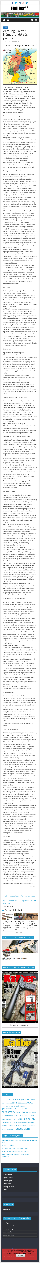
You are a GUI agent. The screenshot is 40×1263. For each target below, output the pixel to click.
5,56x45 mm (9, 1100)
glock (18, 1109)
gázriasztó (26, 1112)
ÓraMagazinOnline (8, 1187)
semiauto (31, 1123)
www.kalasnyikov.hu (9, 1226)
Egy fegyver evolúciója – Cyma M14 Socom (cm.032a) (19, 901)
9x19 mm (9, 1103)
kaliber (33, 1115)
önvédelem (22, 1129)
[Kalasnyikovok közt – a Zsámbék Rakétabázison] (20, 914)
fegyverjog (6, 1106)
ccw (29, 1102)
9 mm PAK (29, 1099)
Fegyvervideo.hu (8, 1177)
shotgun (12, 1125)
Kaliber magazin (6, 1119)
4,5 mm (3, 1100)
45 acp (18, 1103)
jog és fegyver (24, 1115)
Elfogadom (20, 1255)
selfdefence (23, 1123)
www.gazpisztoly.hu (9, 1229)
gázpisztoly (8, 1111)
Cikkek (5, 27)
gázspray (33, 1112)
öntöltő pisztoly (11, 1129)
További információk (27, 1253)
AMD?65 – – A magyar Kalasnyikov (32, 923)
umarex (26, 1125)
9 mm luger (19, 1099)
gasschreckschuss (9, 1108)
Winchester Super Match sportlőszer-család (15, 1148)
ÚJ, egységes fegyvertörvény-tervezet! (19, 896)
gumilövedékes (24, 1109)
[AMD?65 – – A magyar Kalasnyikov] (32, 914)
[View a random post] (36, 20)
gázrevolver (17, 1112)
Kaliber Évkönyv (7, 1209)
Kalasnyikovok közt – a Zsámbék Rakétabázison (20, 925)
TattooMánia (7, 1184)
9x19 (6, 1103)
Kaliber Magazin (7, 1180)
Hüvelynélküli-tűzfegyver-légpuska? (7, 924)
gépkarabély (5, 1115)
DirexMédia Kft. (7, 1174)
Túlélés (5, 1190)
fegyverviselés (15, 1106)
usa (30, 1125)
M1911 (12, 1119)
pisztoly (30, 1119)
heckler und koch (13, 1115)
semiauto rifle (5, 1125)
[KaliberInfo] (4, 20)
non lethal (16, 1119)
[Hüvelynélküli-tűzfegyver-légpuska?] (8, 914)
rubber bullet (12, 1122)
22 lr (13, 1103)
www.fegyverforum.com (10, 1223)
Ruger (18, 1123)
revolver (5, 1122)
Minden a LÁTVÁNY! (8, 1145)
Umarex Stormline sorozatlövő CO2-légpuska (15, 1151)
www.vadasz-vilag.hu (9, 1235)
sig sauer (18, 1125)
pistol (22, 1119)
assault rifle (24, 1103)
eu (32, 1103)
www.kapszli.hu (7, 1232)
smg (22, 1125)
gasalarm (22, 1106)
